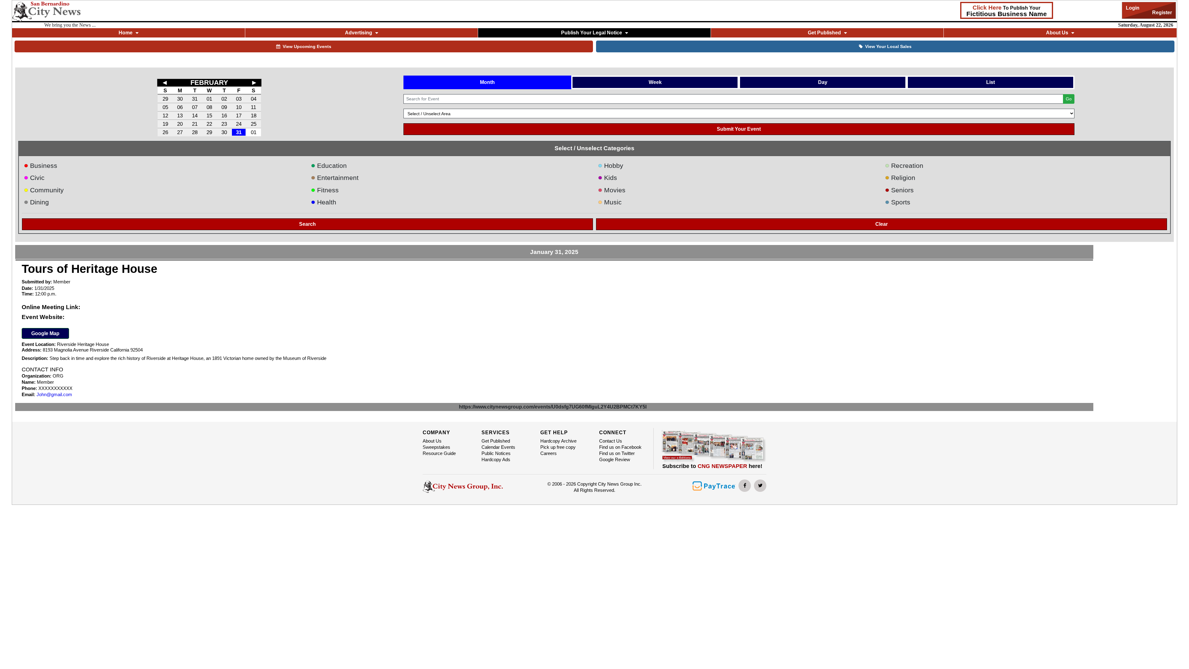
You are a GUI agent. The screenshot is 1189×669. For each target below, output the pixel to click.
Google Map (45, 333)
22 (209, 124)
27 (180, 132)
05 (165, 107)
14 (195, 115)
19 (165, 124)
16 (224, 115)
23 (224, 124)
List (990, 82)
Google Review (614, 459)
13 (180, 115)
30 (180, 99)
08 (209, 107)
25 (253, 124)
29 (165, 99)
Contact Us (610, 441)
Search (307, 224)
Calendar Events (498, 447)
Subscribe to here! (712, 466)
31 (195, 99)
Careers (548, 453)
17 (239, 115)
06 (180, 107)
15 (209, 115)
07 (195, 107)
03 (239, 99)
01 (209, 99)
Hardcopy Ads (495, 459)
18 (253, 115)
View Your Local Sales (888, 46)
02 (224, 99)
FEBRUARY (209, 82)
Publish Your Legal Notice (591, 32)
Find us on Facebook (620, 447)
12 (165, 115)
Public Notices (496, 453)
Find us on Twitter (617, 453)
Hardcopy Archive (558, 441)
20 (180, 124)
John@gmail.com (54, 394)
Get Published (495, 441)
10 (239, 107)
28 (195, 132)
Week (655, 82)
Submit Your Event (739, 129)
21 (195, 124)
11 (253, 107)
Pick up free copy (558, 447)
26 (165, 132)
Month (487, 82)
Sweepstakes (436, 447)
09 (224, 107)
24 (239, 124)
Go (1069, 98)
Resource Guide (439, 453)
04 (253, 99)
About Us (432, 441)
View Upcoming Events (307, 46)
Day (822, 82)
